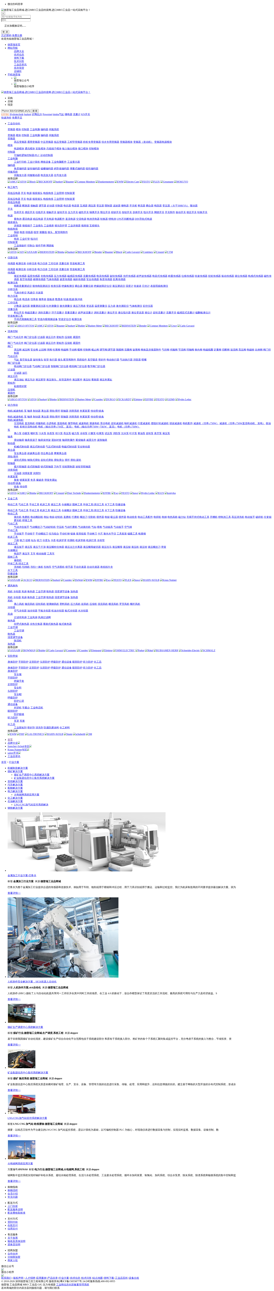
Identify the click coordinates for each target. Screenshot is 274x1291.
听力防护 (88, 661)
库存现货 (19, 68)
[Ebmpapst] (95, 650)
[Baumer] (68, 181)
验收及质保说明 (16, 1241)
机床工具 (45, 504)
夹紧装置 (85, 410)
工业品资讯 (20, 64)
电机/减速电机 (15, 410)
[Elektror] (137, 399)
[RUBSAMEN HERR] (166, 650)
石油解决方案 (15, 801)
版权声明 (18, 1278)
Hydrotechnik (16, 114)
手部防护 (23, 661)
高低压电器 (14, 193)
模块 (18, 129)
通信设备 (67, 661)
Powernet (47, 114)
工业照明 (59, 193)
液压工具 (56, 504)
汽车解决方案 (15, 784)
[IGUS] (159, 493)
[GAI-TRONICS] (34, 734)
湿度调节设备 (62, 591)
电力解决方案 (15, 791)
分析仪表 (32, 263)
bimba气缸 (58, 114)
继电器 (68, 114)
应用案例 (41, 1278)
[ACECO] (26, 580)
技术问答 (19, 61)
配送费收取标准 (16, 1212)
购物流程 (13, 1190)
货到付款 (13, 1222)
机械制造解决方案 (18, 768)
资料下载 (19, 58)
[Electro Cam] (131, 181)
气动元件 (18, 337)
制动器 (37, 410)
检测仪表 (21, 263)
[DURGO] (110, 399)
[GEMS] (170, 399)
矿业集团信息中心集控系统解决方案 (34, 778)
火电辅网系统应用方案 (26, 794)
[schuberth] (79, 734)
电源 (29, 193)
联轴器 (64, 410)
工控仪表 (53, 263)
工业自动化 (14, 123)
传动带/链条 (97, 410)
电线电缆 (48, 193)
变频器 (11, 129)
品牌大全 (19, 51)
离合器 (45, 410)
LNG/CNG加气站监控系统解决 (31, 804)
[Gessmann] (166, 181)
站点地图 (98, 1278)
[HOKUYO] (181, 181)
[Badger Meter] (94, 325)
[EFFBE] (148, 399)
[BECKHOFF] (44, 181)
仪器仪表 (13, 257)
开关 (23, 193)
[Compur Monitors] (85, 181)
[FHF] (20, 734)
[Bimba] (59, 252)
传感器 (11, 263)
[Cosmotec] (70, 650)
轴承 (29, 410)
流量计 (77, 114)
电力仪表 (42, 263)
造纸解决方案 (15, 781)
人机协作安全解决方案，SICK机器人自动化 (32, 981)
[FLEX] (155, 181)
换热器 (31, 591)
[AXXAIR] (30, 252)
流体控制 (13, 331)
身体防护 (13, 661)
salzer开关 (13, 753)
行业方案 (14, 762)
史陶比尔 (37, 114)
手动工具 (34, 504)
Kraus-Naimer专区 (17, 749)
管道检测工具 (77, 263)
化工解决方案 (15, 798)
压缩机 (68, 337)
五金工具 (13, 498)
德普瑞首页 (14, 44)
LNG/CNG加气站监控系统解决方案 (27, 1118)
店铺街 (18, 71)
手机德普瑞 (14, 74)
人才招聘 (30, 1278)
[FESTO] (145, 181)
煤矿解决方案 (15, 771)
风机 (10, 591)
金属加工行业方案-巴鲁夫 (22, 875)
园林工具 (77, 504)
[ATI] (20, 252)
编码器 (44, 129)
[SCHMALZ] (207, 650)
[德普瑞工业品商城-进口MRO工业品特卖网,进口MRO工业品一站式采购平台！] (46, 92)
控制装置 (70, 193)
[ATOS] (21, 181)
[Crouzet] (159, 252)
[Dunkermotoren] (105, 181)
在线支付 (13, 1225)
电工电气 (13, 187)
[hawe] (134, 493)
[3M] (89, 734)
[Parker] (139, 650)
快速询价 (6, 117)
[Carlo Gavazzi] (131, 252)
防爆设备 (120, 504)
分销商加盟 (14, 1257)
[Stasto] (68, 734)
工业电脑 (35, 129)
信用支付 (13, 1228)
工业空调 (41, 591)
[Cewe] (172, 325)
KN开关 (85, 114)
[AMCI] (12, 181)
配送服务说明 (15, 1209)
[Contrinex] (146, 252)
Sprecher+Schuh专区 (18, 746)
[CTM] (169, 252)
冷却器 (17, 591)
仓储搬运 (67, 504)
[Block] (31, 181)
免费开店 (17, 117)
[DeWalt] (78, 580)
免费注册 (17, 35)
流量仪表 (64, 263)
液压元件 (51, 337)
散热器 (50, 591)
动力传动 (13, 405)
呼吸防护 (56, 661)
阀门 (10, 337)
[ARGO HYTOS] (24, 325)
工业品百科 (121, 1278)
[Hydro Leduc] (183, 399)
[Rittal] (149, 650)
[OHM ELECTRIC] (124, 650)
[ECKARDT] (123, 399)
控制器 (25, 129)
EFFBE (5, 114)
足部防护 (34, 661)
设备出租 (134, 1278)
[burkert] (58, 181)
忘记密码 (6, 35)
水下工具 (110, 504)
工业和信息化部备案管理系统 (72, 1284)
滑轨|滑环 (54, 410)
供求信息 (19, 54)
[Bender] (97, 252)
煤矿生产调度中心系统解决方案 (31, 774)
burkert (27, 114)
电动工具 (13, 504)
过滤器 (41, 337)
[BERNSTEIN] (46, 252)
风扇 (24, 591)
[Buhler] (80, 325)
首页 (10, 739)
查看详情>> (14, 893)
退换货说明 (14, 1244)
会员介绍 (13, 1193)
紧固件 (77, 337)
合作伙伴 (13, 1253)
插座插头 (37, 193)
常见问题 (13, 1197)
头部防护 (45, 661)
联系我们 (6, 1278)
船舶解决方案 (15, 788)
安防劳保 (13, 656)
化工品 (97, 661)
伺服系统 (54, 129)
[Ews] (114, 493)
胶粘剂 (60, 337)
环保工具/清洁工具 (93, 504)
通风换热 (13, 585)
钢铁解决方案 (15, 808)
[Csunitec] (97, 399)
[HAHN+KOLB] (150, 580)
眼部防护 (77, 661)
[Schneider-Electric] (189, 650)
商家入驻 (13, 1260)
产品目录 (53, 1278)
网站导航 (13, 48)
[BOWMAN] (28, 650)
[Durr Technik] (73, 493)
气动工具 (23, 504)
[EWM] (119, 181)
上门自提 (13, 1206)
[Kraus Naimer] (168, 580)
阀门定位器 (30, 337)
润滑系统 (74, 410)
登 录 (5, 32)
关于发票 (13, 1237)
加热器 (74, 591)
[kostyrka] (170, 493)
